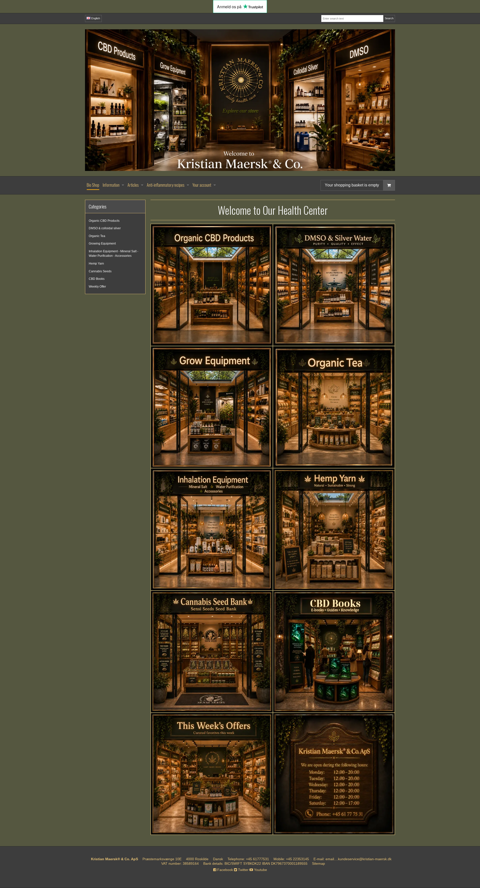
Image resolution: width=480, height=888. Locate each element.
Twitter (242, 870)
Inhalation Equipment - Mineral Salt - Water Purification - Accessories (113, 254)
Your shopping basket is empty (352, 185)
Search (389, 18)
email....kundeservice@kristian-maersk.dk (359, 859)
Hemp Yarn (96, 263)
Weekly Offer (97, 286)
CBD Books (96, 279)
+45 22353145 (297, 859)
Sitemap (318, 863)
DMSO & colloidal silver (105, 228)
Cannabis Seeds (100, 271)
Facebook (224, 870)
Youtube (260, 870)
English (95, 18)
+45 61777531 (257, 859)
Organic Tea (97, 236)
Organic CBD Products (104, 221)
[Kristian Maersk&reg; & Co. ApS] (240, 100)
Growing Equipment (102, 243)
